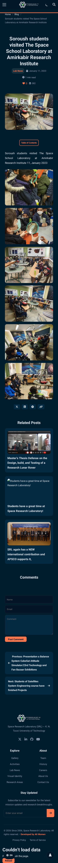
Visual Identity (14, 776)
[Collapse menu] (4, 5)
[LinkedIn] (25, 739)
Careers (43, 770)
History (43, 764)
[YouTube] (38, 739)
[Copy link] (41, 406)
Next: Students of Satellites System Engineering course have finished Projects (26, 685)
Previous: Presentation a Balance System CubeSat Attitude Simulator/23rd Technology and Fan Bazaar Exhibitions (30, 663)
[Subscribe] (50, 813)
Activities (15, 764)
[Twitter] (19, 739)
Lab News (18, 71)
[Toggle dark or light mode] (47, 5)
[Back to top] (50, 855)
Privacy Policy (19, 840)
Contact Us (43, 782)
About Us (43, 776)
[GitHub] (31, 739)
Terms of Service (38, 840)
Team (43, 758)
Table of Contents (29, 143)
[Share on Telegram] (33, 406)
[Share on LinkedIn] (25, 406)
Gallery (14, 758)
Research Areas (15, 782)
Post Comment (16, 639)
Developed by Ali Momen (33, 834)
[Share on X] (17, 406)
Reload (8, 860)
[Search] (54, 4)
